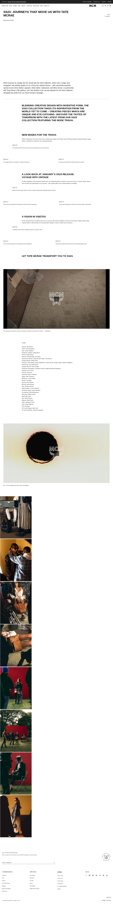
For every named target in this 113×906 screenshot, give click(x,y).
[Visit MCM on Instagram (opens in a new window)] (89, 875)
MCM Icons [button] (36, 5)
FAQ (3, 878)
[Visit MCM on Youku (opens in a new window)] (103, 875)
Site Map (31, 880)
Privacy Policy (60, 881)
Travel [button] (23, 5)
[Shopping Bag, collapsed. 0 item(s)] (110, 5)
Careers (31, 883)
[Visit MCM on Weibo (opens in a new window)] (100, 875)
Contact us (96, 1)
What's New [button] (5, 5)
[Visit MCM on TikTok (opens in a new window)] (107, 875)
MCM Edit (32, 878)
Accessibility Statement (62, 886)
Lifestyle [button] (29, 5)
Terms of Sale (60, 875)
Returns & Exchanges (6, 888)
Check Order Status (6, 883)
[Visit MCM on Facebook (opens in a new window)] (86, 875)
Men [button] (19, 5)
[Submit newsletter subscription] (54, 863)
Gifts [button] (41, 5)
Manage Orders (87, 1)
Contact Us (4, 875)
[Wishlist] (108, 5)
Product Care (4, 891)
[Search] (103, 5)
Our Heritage (32, 875)
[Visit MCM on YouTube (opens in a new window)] (96, 875)
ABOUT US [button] (46, 5)
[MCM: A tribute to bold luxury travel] (92, 6)
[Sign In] (105, 5)
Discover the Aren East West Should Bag (17, 1)
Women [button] (15, 5)
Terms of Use (60, 878)
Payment (3, 880)
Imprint (58, 889)
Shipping (4, 886)
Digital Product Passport (34, 888)
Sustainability (32, 886)
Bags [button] (10, 5)
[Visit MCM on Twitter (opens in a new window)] (93, 875)
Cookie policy (60, 883)
